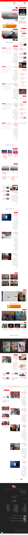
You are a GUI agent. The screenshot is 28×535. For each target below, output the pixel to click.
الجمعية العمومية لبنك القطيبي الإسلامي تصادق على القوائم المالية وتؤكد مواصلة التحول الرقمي (15, 124)
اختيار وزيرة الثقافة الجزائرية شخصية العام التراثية (5, 329)
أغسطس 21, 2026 (10, 320)
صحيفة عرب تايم (23, 531)
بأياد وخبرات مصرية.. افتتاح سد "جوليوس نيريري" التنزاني (7, 349)
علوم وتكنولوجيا (24, 314)
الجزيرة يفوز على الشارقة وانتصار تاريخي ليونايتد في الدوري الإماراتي (18, 0)
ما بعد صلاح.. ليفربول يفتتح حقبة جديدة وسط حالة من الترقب (22, 92)
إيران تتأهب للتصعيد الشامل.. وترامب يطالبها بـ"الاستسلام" (22, 349)
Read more (16, 64)
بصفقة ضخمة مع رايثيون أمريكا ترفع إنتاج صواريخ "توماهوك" (14, 349)
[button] (2, 533)
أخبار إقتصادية (3, 214)
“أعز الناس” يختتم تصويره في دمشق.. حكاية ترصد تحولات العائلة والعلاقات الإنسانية (21, 113)
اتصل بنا (25, 5)
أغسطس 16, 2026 (21, 115)
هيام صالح (16, 107)
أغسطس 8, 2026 (24, 379)
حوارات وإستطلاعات (7, 506)
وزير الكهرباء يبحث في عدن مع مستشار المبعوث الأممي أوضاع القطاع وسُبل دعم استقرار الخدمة (15, 105)
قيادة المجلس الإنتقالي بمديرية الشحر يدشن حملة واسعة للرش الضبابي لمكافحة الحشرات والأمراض (4, 177)
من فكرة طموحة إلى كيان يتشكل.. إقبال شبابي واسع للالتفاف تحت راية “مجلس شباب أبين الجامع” (4, 173)
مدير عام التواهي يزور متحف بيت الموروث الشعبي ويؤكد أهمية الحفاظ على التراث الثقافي (21, 104)
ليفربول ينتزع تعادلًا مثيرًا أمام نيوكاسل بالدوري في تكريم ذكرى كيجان (5, 284)
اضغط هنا (7, 42)
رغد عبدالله (16, 193)
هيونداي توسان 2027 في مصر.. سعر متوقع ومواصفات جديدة (7, 318)
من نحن (17, 5)
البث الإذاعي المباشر (16, 504)
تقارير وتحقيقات (3, 416)
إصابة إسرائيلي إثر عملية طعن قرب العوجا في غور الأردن (4, 187)
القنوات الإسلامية (16, 507)
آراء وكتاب (25, 505)
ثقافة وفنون (8, 505)
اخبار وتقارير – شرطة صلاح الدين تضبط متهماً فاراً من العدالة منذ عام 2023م (5, 419)
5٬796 (17, 479)
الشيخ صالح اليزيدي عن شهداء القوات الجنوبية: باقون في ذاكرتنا (21, 57)
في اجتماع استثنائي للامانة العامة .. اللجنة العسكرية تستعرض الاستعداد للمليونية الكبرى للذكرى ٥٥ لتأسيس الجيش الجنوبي (4, 156)
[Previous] (10, 143)
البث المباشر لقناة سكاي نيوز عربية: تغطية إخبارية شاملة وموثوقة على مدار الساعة (12, 15)
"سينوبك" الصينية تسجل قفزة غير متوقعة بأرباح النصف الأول (15, 254)
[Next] (9, 143)
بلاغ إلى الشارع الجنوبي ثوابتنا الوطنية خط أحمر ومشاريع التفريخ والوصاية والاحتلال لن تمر (21, 49)
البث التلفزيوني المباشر (15, 505)
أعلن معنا (15, 5)
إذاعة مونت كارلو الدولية (13, 36)
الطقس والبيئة (16, 506)
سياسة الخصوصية (21, 5)
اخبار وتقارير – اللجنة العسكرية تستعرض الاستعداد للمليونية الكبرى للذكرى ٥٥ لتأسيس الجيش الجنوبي (4, 373)
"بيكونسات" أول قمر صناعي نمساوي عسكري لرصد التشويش (21, 317)
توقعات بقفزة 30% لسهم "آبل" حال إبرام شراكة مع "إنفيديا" (15, 215)
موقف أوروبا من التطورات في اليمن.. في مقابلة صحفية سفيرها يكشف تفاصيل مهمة (22, 361)
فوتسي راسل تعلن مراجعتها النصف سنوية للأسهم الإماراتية (15, 233)
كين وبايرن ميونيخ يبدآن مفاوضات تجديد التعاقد (5, 0)
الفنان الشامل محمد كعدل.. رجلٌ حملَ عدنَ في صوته (21, 117)
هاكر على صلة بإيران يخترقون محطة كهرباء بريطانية (24, 329)
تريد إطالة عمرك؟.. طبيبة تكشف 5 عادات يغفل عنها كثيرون (21, 86)
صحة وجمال (23, 297)
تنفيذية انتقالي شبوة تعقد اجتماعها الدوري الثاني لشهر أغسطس (10, 155)
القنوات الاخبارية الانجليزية (15, 508)
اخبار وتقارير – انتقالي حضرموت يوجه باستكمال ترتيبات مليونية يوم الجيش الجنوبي (13, 378)
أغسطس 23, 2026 (16, 127)
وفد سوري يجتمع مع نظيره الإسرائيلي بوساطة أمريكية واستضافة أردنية (15, 192)
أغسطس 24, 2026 (16, 87)
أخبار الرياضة (22, 90)
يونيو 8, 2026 (13, 172)
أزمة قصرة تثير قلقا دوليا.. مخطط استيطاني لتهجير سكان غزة (4, 191)
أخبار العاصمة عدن (3, 103)
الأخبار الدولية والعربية (3, 185)
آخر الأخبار (25, 504)
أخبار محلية (6, 185)
